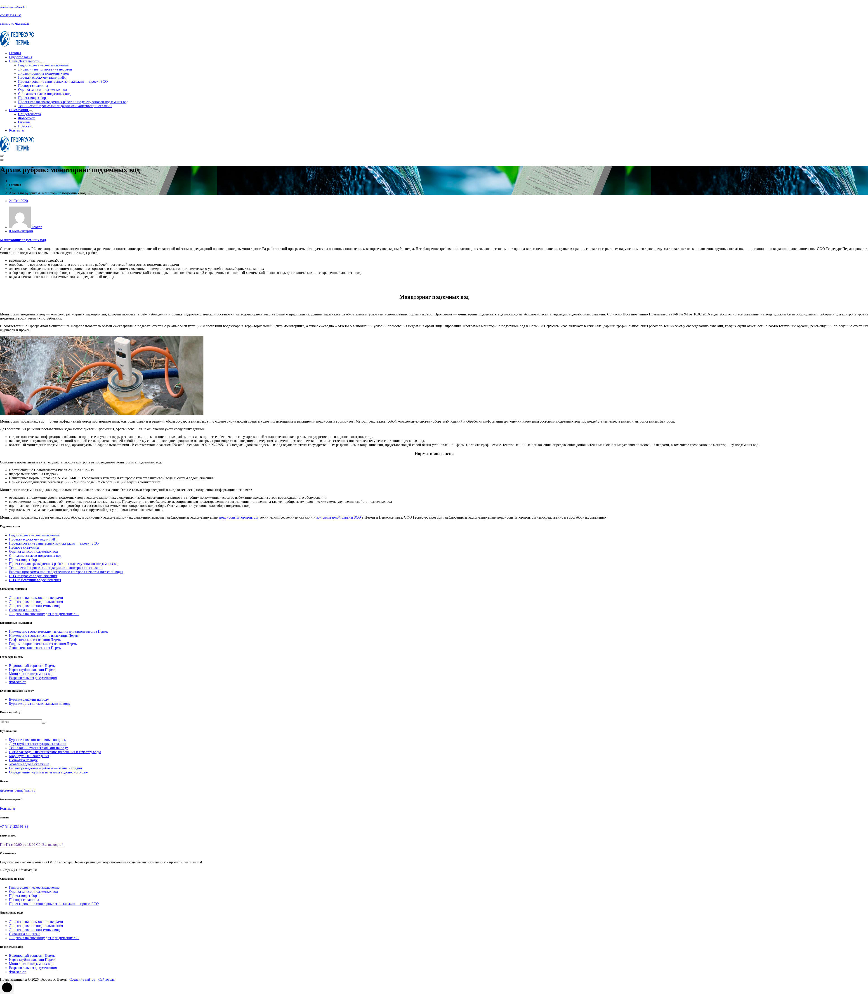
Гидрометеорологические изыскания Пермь (43, 644)
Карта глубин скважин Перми (32, 670)
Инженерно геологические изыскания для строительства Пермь (58, 631)
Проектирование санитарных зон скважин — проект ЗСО (63, 81)
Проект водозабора (32, 98)
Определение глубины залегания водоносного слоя (48, 772)
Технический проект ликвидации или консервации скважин (65, 106)
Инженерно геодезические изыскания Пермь (43, 635)
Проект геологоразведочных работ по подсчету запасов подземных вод (73, 102)
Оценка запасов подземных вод (42, 90)
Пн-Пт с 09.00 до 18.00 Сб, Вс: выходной (32, 844)
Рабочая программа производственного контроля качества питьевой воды (66, 572)
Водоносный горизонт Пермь (32, 665)
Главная (15, 53)
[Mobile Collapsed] (42, 62)
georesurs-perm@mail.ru (13, 7)
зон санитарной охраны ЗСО (338, 517)
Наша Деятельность (24, 61)
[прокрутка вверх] (7, 988)
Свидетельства (29, 114)
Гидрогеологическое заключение (43, 65)
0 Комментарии (21, 231)
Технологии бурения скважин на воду (38, 748)
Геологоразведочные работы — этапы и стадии (45, 768)
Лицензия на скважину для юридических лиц (44, 614)
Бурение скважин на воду (29, 699)
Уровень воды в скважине (29, 764)
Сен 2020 (18, 201)
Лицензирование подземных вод (43, 73)
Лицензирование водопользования (36, 602)
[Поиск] (43, 723)
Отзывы (24, 122)
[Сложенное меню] (2, 156)
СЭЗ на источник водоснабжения (35, 580)
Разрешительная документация (33, 678)
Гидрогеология (20, 57)
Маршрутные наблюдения (29, 756)
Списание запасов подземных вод (44, 94)
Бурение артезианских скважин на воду (40, 703)
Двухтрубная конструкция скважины (37, 744)
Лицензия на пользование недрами (45, 69)
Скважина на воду (23, 760)
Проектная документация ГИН (42, 77)
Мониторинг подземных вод (23, 240)
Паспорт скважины (33, 85)
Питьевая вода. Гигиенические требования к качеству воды (55, 752)
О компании (19, 110)
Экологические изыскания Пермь (35, 648)
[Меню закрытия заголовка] (2, 160)
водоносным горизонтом (238, 517)
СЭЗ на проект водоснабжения (33, 576)
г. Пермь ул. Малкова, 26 (14, 23)
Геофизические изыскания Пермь (35, 640)
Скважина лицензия (24, 610)
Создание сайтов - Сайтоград (92, 979)
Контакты (16, 130)
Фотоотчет (26, 118)
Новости (24, 126)
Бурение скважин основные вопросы (37, 740)
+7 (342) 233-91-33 (10, 15)
